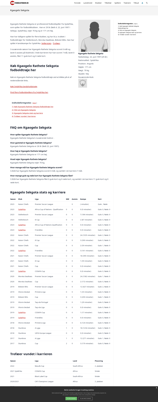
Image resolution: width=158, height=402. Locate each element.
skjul (34, 103)
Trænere (127, 3)
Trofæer (56, 43)
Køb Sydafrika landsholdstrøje (23, 86)
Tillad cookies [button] (71, 398)
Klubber (98, 3)
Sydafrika (22, 209)
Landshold (87, 3)
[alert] (79, 394)
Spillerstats (46, 43)
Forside (77, 3)
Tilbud (136, 3)
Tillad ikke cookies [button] (85, 398)
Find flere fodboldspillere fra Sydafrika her (29, 92)
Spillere (117, 3)
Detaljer (93, 394)
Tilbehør (108, 3)
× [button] (156, 388)
